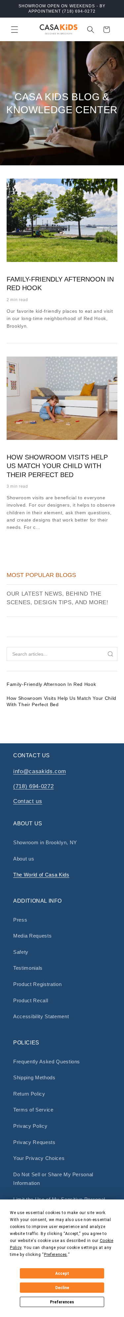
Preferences (62, 1302)
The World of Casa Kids (41, 874)
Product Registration (37, 984)
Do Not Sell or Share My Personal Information (53, 1179)
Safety (20, 952)
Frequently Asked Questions (46, 1061)
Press (20, 920)
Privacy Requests (34, 1142)
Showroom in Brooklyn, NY (45, 842)
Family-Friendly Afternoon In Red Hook (51, 684)
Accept (62, 1273)
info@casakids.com (39, 771)
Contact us (27, 801)
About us (23, 859)
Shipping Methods (34, 1077)
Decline (62, 1287)
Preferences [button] (55, 1254)
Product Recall (30, 1000)
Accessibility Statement (41, 1016)
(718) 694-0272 (33, 786)
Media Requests (32, 936)
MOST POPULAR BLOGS (41, 575)
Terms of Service (33, 1109)
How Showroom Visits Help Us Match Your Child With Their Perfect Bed (57, 465)
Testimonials (28, 968)
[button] (14, 30)
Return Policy (29, 1094)
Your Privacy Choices (38, 1158)
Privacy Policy (30, 1126)
